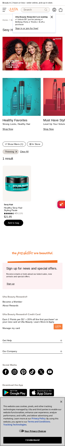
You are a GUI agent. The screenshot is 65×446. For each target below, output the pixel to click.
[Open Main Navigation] (4, 9)
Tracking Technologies (14, 424)
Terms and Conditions (39, 421)
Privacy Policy (38, 418)
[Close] (61, 401)
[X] (51, 17)
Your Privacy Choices (35, 431)
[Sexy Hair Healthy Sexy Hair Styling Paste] (17, 192)
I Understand (32, 440)
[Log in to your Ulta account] (54, 9)
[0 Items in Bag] (60, 10)
